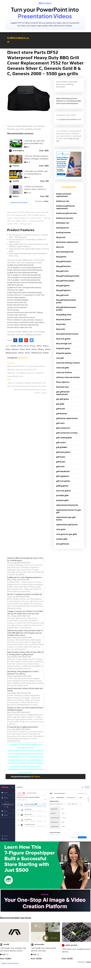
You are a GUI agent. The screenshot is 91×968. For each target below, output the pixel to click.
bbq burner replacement (67, 242)
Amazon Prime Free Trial (17, 302)
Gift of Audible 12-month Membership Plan (24, 267)
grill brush (60, 409)
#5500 (19, 346)
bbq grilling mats (63, 314)
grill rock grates (63, 481)
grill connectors (63, 428)
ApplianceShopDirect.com (70, 119)
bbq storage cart (64, 343)
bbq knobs (61, 324)
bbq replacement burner (67, 334)
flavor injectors (62, 382)
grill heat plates (63, 452)
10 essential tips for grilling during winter (22, 727)
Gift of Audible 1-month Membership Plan (23, 280)
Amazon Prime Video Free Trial (19, 327)
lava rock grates (63, 491)
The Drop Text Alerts (15, 290)
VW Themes (35, 777)
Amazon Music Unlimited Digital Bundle (23, 325)
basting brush (62, 228)
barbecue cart (62, 201)
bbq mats (60, 329)
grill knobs (60, 462)
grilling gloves (62, 486)
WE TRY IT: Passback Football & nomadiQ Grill (24, 594)
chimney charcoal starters (68, 377)
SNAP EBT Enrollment (15, 285)
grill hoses (60, 457)
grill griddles (61, 447)
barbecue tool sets (64, 218)
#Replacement (11, 353)
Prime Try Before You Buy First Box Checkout (25, 320)
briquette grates (63, 353)
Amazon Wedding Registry (18, 300)
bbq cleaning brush (65, 252)
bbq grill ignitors (63, 290)
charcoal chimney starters (68, 363)
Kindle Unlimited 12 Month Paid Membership (24, 282)
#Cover (32, 346)
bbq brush (60, 237)
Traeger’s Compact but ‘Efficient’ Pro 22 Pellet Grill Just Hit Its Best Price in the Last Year (25, 612)
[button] (45, 47)
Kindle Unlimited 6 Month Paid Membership (24, 292)
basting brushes (63, 232)
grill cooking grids (64, 437)
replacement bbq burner (67, 505)
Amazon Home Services (17, 307)
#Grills (34, 349)
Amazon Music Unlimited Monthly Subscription (25, 322)
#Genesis (15, 349)
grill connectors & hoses (67, 433)
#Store (27, 353)
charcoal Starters (64, 372)
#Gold (22, 349)
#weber (46, 353)
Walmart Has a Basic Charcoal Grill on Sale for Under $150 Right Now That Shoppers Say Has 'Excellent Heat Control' (25, 632)
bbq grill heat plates (65, 281)
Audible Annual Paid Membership (20, 265)
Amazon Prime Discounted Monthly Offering (25, 312)
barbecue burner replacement (63, 195)
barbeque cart (62, 223)
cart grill (60, 358)
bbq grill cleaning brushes (67, 276)
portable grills (62, 495)
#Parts (47, 349)
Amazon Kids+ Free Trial (16, 315)
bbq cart (60, 247)
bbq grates (61, 257)
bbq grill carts (62, 271)
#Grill (28, 349)
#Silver (21, 353)
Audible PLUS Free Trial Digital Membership (24, 287)
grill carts (60, 423)
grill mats (60, 466)
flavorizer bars (62, 387)
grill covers (23, 358)
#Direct (46, 346)
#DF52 (39, 346)
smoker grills (61, 539)
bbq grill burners (63, 266)
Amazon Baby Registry (16, 297)
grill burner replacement (67, 418)
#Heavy (41, 349)
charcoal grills (62, 368)
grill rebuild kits (63, 471)
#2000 (13, 346)
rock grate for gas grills (66, 534)
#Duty (8, 349)
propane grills (62, 500)
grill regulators (62, 476)
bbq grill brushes (63, 261)
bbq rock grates (63, 339)
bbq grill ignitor (63, 285)
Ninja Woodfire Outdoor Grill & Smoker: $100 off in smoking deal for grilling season (25, 653)
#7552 (26, 346)
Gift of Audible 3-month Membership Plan (24, 275)
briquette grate (63, 348)
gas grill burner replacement (63, 393)
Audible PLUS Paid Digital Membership (22, 272)
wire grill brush (62, 544)
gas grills (60, 404)
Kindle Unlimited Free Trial (17, 305)
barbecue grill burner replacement (65, 207)
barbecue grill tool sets (66, 213)
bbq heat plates (63, 319)
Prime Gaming (13, 310)
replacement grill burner (67, 524)
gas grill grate (62, 399)
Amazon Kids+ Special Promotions (21, 317)
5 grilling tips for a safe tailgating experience (24, 577)
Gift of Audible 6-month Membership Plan (24, 277)
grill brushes (61, 413)
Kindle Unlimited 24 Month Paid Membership (25, 270)
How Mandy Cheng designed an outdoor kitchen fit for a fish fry (23, 672)
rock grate (60, 529)
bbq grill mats (62, 295)
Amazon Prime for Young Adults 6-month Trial (25, 295)
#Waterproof (36, 353)
